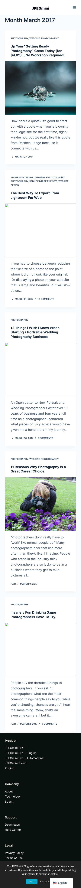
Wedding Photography (44, 38)
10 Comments (45, 299)
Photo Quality (55, 177)
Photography (19, 38)
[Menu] (74, 7)
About (9, 791)
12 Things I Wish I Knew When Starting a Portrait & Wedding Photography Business (35, 332)
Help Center (13, 829)
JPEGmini (39, 177)
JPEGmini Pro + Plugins (21, 753)
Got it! (32, 881)
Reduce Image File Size (43, 181)
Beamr (9, 801)
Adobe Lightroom (22, 177)
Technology (13, 796)
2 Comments (45, 438)
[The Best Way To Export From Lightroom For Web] (40, 230)
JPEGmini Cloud (15, 763)
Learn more (46, 881)
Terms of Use (14, 858)
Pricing (9, 768)
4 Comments (49, 723)
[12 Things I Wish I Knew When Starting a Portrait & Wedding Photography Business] (40, 369)
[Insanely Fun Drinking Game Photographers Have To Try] (40, 649)
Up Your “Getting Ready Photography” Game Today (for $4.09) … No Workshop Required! (37, 50)
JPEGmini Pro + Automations (24, 758)
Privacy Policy (14, 853)
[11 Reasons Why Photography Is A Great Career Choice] (40, 504)
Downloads (12, 824)
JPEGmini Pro (14, 748)
